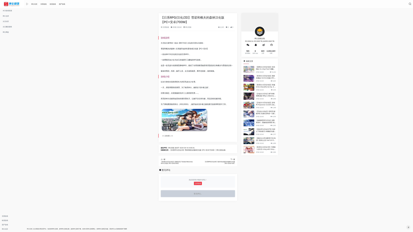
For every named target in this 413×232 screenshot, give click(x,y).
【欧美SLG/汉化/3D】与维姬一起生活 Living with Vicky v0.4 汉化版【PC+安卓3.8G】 (266, 148)
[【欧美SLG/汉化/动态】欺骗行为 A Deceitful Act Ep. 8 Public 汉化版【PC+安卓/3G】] (248, 87)
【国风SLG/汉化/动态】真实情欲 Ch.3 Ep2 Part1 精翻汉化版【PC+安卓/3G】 (265, 68)
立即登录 (198, 183)
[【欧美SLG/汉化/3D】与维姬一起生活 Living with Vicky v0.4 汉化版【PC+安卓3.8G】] (248, 149)
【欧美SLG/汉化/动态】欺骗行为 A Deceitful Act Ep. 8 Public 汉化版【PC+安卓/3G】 (265, 86)
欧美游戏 (5, 220)
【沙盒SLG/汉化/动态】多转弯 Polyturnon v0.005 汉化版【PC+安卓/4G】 (265, 104)
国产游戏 (5, 225)
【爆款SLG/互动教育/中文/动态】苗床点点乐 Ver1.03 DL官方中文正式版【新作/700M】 (266, 139)
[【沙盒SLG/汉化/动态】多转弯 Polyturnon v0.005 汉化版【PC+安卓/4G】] (248, 105)
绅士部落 (188, 27)
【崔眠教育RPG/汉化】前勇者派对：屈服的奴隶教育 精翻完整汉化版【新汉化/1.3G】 (265, 121)
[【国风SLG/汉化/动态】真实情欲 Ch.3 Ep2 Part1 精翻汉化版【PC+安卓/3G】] (248, 69)
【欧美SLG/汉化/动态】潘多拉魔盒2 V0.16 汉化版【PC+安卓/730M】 (265, 77)
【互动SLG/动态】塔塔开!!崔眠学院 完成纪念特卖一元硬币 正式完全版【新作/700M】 (265, 112)
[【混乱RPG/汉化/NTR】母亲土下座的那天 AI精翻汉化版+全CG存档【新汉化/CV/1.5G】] (248, 131)
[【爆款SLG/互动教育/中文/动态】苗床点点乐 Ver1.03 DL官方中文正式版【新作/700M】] (248, 140)
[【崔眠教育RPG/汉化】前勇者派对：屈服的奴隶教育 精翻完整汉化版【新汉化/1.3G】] (248, 122)
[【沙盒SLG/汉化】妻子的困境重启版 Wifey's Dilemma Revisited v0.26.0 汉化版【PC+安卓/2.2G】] (248, 96)
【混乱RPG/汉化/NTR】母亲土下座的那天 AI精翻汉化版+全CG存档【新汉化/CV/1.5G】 (265, 130)
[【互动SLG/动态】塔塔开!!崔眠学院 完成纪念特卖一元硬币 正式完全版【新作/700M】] (248, 114)
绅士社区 (5, 229)
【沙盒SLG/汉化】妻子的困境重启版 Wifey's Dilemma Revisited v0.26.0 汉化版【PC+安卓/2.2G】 (265, 95)
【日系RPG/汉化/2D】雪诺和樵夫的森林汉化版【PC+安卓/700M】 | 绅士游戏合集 (198, 150)
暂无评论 (166, 170)
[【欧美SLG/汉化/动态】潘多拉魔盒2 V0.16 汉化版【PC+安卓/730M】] (248, 78)
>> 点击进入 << (167, 136)
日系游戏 (5, 216)
